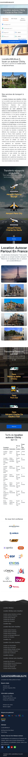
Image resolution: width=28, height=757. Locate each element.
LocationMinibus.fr (15, 754)
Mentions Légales (7, 706)
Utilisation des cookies (8, 704)
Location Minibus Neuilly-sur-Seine (11, 649)
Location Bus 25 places (9, 619)
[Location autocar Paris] (14, 274)
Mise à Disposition (22, 19)
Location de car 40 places (9, 647)
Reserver (14, 426)
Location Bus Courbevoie (9, 652)
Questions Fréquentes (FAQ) (9, 688)
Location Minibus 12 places (10, 665)
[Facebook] (2, 747)
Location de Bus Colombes (10, 631)
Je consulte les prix (14, 41)
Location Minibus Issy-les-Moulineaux (12, 663)
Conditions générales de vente (9, 698)
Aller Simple (14, 18)
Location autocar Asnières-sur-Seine (12, 614)
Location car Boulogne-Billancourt (11, 635)
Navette (14, 239)
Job (3, 689)
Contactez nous (6, 686)
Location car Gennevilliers (9, 645)
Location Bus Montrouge (9, 666)
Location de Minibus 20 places (10, 651)
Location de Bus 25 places (9, 630)
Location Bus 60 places (9, 661)
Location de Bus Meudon (9, 617)
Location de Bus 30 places (9, 633)
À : (16, 32)
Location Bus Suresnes (9, 621)
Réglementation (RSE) (8, 696)
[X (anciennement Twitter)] (5, 748)
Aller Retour (5, 18)
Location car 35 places (8, 637)
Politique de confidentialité (8, 700)
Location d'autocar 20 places (10, 616)
